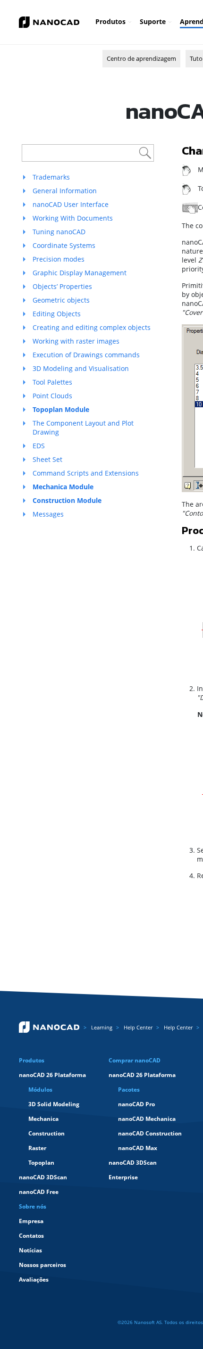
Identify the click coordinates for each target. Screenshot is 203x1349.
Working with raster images (76, 341)
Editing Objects (57, 313)
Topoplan (41, 1163)
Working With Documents (73, 218)
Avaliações (34, 1279)
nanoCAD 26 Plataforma (52, 1075)
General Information (65, 190)
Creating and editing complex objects (92, 327)
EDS (39, 445)
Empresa (31, 1221)
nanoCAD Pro (136, 1104)
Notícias (30, 1250)
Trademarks (51, 177)
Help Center (138, 1027)
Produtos (110, 21)
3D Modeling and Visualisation (81, 368)
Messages (48, 514)
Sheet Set (47, 459)
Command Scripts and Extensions (86, 473)
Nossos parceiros (42, 1265)
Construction (46, 1133)
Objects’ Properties (62, 286)
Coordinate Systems (64, 245)
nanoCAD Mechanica (147, 1119)
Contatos (31, 1236)
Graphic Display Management (80, 272)
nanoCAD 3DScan (43, 1177)
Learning (101, 1027)
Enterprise (123, 1177)
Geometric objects (61, 300)
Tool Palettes (52, 382)
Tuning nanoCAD (59, 231)
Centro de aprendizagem (141, 58)
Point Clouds (52, 395)
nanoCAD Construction (150, 1133)
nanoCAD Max (137, 1148)
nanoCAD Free (39, 1192)
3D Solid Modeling (53, 1104)
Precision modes (59, 259)
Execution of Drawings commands (86, 354)
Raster (37, 1148)
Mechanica (43, 1119)
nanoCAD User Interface (71, 204)
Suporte (153, 21)
